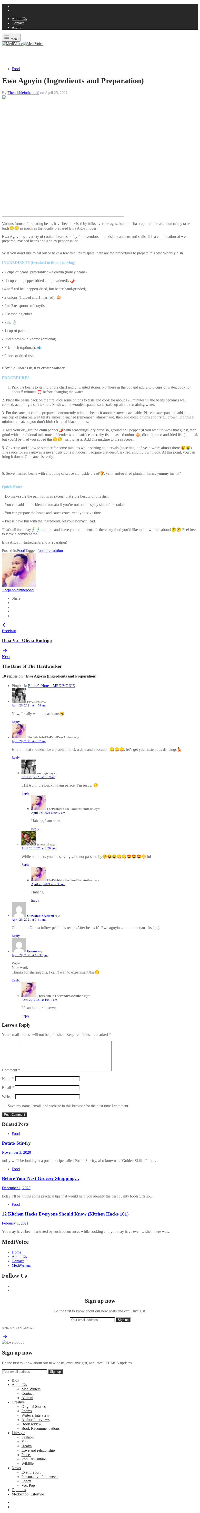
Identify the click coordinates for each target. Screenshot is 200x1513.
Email (8, 1088)
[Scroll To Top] (5, 1338)
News (16, 1468)
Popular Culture (33, 1459)
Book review (31, 1424)
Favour (32, 951)
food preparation (50, 550)
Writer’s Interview (35, 1415)
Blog (15, 1380)
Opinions (19, 1490)
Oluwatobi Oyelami (40, 916)
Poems (26, 1411)
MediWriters (21, 1265)
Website (8, 1097)
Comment (11, 1070)
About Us (19, 19)
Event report (30, 1472)
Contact (18, 23)
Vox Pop (28, 1485)
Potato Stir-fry (16, 1143)
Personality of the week (39, 1477)
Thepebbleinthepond (23, 93)
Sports (26, 1481)
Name (8, 1079)
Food (16, 69)
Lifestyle (18, 1433)
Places (26, 1455)
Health (26, 1446)
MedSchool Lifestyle (28, 1494)
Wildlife (27, 1463)
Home (16, 1252)
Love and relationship (38, 1450)
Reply (16, 722)
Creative (18, 1402)
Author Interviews (35, 1420)
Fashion (27, 1437)
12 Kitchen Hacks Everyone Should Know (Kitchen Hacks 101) (65, 1213)
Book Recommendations (40, 1428)
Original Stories (33, 1406)
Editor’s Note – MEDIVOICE (51, 686)
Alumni (17, 27)
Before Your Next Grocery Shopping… (40, 1178)
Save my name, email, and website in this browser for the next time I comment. (68, 1106)
